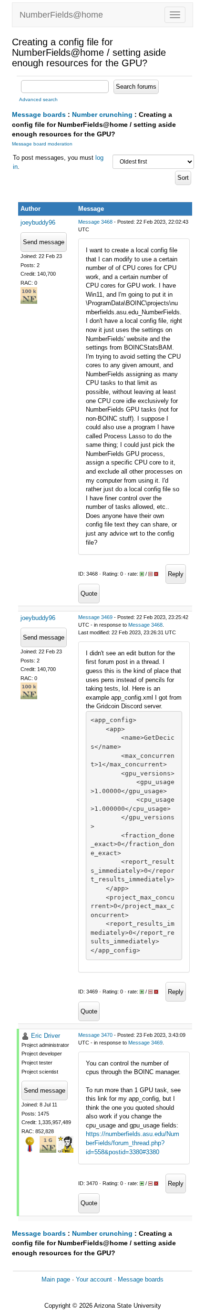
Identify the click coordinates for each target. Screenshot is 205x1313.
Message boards (39, 114)
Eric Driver (45, 1035)
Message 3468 (95, 222)
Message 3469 (95, 617)
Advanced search (38, 99)
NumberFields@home (61, 15)
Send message (43, 242)
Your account (94, 1279)
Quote (89, 593)
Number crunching (102, 114)
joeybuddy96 (37, 222)
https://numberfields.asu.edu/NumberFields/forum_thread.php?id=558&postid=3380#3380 (132, 1142)
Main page (55, 1279)
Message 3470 (95, 1035)
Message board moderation (42, 143)
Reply (176, 574)
